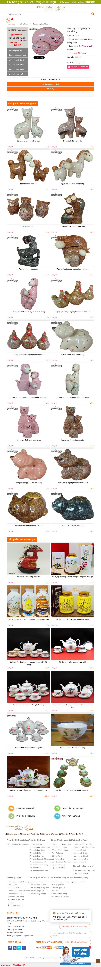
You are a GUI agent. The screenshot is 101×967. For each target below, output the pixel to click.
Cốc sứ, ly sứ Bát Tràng (39, 878)
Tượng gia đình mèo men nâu (72, 440)
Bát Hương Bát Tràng (60, 896)
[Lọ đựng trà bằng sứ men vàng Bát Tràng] (72, 601)
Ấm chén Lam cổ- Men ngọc (40, 859)
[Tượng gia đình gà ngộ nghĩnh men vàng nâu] (72, 294)
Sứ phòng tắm (13, 888)
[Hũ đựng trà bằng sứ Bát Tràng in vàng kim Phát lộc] (72, 559)
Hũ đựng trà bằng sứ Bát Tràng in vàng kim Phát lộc (72, 577)
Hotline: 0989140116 (86, 2)
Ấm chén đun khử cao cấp (39, 847)
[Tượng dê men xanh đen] (28, 251)
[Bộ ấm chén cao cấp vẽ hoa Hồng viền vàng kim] (28, 772)
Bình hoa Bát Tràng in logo (84, 847)
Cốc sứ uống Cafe (36, 891)
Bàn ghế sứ (12, 885)
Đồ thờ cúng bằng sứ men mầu (64, 878)
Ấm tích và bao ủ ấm (15, 905)
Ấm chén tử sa (35, 868)
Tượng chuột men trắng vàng (72, 354)
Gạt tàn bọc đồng (14, 894)
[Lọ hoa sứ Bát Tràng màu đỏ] (28, 559)
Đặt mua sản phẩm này (80, 67)
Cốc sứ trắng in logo (37, 894)
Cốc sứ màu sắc (36, 882)
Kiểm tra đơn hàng (67, 2)
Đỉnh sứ (54, 891)
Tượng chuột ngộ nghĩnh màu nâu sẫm (72, 483)
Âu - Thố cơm (57, 853)
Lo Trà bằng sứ (35, 844)
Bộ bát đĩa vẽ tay (58, 865)
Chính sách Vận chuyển (19, 69)
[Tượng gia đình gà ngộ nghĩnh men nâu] (28, 337)
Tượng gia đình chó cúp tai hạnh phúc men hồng (28, 397)
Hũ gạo (10, 902)
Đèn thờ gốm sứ (58, 888)
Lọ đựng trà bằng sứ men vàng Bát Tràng (72, 619)
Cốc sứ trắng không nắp (39, 888)
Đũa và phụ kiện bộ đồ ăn (61, 844)
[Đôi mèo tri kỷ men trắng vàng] (28, 123)
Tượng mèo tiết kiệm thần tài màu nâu (28, 525)
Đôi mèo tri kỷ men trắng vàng (28, 141)
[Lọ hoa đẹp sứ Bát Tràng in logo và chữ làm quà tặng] (28, 601)
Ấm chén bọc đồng (37, 850)
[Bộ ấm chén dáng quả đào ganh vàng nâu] (72, 772)
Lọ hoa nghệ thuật (81, 856)
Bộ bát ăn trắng (57, 859)
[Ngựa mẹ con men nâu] (28, 166)
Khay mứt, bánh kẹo (15, 899)
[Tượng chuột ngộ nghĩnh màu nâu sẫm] (72, 465)
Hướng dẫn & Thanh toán (30, 834)
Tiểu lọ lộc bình (57, 885)
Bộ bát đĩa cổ (56, 856)
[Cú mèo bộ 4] (28, 208)
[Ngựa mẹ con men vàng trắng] (72, 166)
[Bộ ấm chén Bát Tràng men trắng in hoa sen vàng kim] (72, 687)
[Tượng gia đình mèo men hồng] (28, 422)
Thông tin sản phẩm (50, 80)
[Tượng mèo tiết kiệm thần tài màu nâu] (28, 507)
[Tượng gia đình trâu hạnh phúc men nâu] (72, 251)
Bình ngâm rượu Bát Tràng (18, 882)
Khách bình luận (50, 84)
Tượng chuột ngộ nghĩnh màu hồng (28, 483)
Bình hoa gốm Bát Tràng (83, 844)
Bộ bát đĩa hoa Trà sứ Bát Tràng (72, 748)
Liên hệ (50, 89)
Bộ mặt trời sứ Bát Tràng (61, 862)
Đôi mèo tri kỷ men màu (72, 141)
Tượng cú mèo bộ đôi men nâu (72, 226)
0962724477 (19, 35)
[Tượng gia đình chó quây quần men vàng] (72, 379)
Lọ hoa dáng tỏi (80, 850)
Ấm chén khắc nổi (36, 853)
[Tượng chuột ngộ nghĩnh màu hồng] (28, 465)
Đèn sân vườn (79, 882)
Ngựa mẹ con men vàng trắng (72, 184)
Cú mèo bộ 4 (28, 226)
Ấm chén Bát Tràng (37, 840)
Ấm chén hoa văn (36, 856)
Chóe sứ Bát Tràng (59, 894)
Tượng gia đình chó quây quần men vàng (72, 397)
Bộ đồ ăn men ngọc (59, 847)
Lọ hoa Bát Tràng (80, 840)
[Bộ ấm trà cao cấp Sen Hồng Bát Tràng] (28, 687)
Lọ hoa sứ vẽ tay (80, 853)
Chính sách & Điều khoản (49, 834)
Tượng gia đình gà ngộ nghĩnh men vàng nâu (72, 312)
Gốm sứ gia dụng (14, 878)
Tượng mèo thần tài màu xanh (72, 525)
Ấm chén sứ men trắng (38, 865)
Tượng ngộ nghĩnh (40, 24)
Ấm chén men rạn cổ (37, 862)
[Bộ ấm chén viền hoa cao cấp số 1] (72, 644)
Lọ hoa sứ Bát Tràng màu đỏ (28, 577)
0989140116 (19, 965)
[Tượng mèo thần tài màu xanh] (72, 507)
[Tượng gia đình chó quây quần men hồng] (28, 294)
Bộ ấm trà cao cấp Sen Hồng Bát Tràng (28, 705)
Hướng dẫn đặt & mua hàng (19, 51)
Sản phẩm (24, 24)
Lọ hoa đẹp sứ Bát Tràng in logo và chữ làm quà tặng (28, 619)
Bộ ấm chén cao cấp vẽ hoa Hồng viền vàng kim (28, 790)
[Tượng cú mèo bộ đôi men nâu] (72, 208)
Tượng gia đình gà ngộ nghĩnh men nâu (28, 354)
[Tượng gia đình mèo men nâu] (72, 422)
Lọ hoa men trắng (81, 859)
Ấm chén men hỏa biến (38, 871)
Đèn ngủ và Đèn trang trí (83, 866)
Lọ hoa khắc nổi (80, 862)
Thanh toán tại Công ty (19, 65)
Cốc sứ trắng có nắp (37, 885)
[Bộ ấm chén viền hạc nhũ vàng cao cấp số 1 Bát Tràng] (28, 644)
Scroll (98, 961)
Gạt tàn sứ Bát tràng (15, 896)
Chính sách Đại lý (17, 60)
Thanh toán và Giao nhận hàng (19, 74)
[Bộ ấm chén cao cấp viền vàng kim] (28, 730)
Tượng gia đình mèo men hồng (28, 440)
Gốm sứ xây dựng (80, 878)
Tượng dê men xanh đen (28, 269)
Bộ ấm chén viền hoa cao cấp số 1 (72, 662)
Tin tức (73, 834)
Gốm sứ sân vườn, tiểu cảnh (18, 891)
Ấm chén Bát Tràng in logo (18, 840)
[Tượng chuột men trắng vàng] (72, 337)
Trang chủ (11, 24)
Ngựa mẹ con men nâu (28, 184)
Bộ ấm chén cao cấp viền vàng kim (28, 748)
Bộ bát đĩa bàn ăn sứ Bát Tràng (64, 840)
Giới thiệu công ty (13, 834)
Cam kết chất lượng (18, 55)
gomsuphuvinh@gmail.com (22, 936)
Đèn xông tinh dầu (81, 873)
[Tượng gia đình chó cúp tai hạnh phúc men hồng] (28, 379)
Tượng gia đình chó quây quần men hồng (28, 312)
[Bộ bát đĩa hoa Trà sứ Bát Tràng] (72, 730)
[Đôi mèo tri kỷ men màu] (72, 123)
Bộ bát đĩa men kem (59, 850)
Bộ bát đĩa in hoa (58, 868)
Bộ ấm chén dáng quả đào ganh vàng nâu (72, 790)
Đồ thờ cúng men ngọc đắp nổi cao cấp (67, 882)
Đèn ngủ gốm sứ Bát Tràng (84, 870)
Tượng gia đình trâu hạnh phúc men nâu (72, 269)
